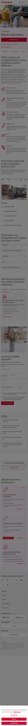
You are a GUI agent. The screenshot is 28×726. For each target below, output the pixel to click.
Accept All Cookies (14, 723)
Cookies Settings (14, 715)
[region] (14, 716)
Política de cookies (17, 712)
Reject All (14, 719)
